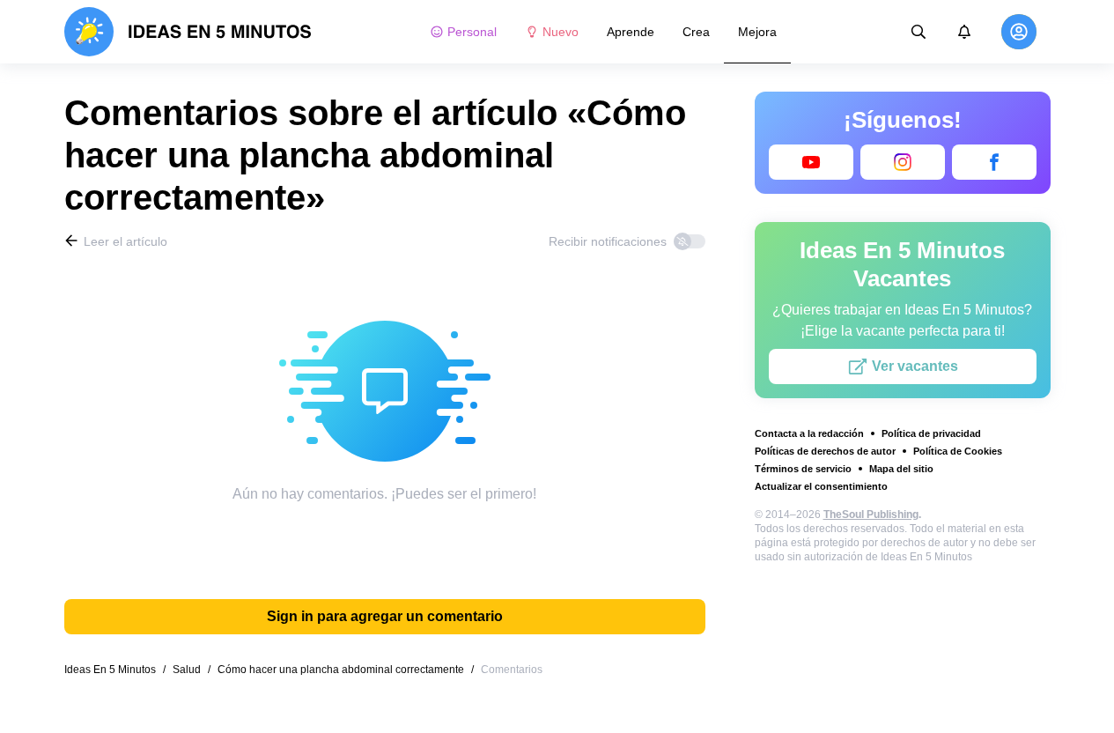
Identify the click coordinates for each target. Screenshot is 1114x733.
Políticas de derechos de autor (825, 451)
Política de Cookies (957, 451)
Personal (472, 32)
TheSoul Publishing (870, 514)
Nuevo (560, 32)
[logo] (188, 31)
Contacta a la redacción (809, 433)
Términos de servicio (803, 468)
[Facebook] (994, 162)
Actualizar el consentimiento (821, 486)
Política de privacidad (931, 433)
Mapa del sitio (901, 468)
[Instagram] (902, 162)
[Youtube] (811, 162)
